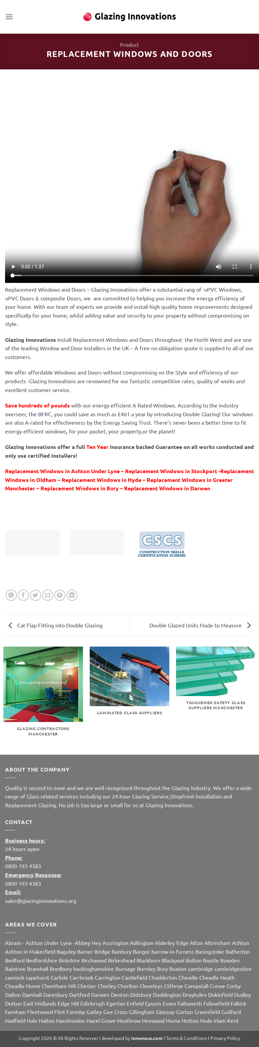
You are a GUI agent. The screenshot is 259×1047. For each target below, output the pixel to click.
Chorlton (127, 985)
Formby (75, 1011)
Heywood (153, 1020)
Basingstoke (209, 951)
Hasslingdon (70, 1020)
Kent (233, 1020)
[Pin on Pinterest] (59, 595)
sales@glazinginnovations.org (40, 900)
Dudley (242, 994)
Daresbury (55, 994)
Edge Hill (68, 1003)
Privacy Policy (225, 1038)
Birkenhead (121, 960)
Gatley (94, 1011)
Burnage (125, 968)
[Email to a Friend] (47, 595)
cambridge (200, 968)
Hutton (190, 1020)
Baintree (15, 968)
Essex (169, 1003)
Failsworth (189, 1003)
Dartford (79, 994)
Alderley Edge (172, 942)
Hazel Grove (101, 1020)
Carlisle (59, 977)
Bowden (230, 960)
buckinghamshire (93, 968)
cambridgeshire (233, 968)
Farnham (15, 1011)
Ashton (240, 942)
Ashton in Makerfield (30, 951)
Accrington (115, 942)
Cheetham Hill (59, 985)
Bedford (15, 960)
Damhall (32, 994)
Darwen (100, 994)
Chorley (106, 985)
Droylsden (194, 994)
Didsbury (140, 994)
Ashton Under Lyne (49, 942)
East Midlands (39, 1003)
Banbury (122, 951)
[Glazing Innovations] (130, 16)
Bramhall (37, 968)
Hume (173, 1020)
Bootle (211, 960)
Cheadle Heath (217, 977)
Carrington (107, 977)
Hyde (206, 1020)
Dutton (13, 1003)
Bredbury (61, 968)
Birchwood (94, 960)
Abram (13, 942)
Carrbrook (81, 977)
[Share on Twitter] (35, 595)
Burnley (146, 968)
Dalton (13, 994)
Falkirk (238, 1003)
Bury (162, 968)
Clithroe (173, 985)
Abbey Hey (88, 942)
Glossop (165, 1011)
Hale (32, 1020)
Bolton (194, 960)
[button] (9, 16)
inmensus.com (147, 1038)
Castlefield (134, 977)
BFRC (44, 414)
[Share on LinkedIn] (72, 595)
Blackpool (173, 960)
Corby (234, 985)
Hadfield (15, 1020)
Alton (196, 942)
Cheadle (188, 977)
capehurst (37, 977)
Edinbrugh (92, 1003)
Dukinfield (220, 994)
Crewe (217, 985)
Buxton (177, 968)
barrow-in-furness (173, 951)
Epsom (153, 1003)
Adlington (141, 942)
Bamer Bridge (93, 951)
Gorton (184, 1011)
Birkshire (69, 960)
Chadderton (163, 977)
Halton (47, 1020)
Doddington (167, 994)
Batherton (238, 951)
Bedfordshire (41, 960)
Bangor (141, 951)
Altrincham (217, 942)
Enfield (135, 1003)
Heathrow (129, 1020)
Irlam (220, 1020)
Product (129, 44)
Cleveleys (151, 985)
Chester (86, 985)
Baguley (66, 951)
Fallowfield (216, 1003)
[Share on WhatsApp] (11, 595)
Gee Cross (115, 1011)
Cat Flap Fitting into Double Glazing (59, 625)
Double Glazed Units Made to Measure (196, 625)
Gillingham (141, 1011)
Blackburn (148, 960)
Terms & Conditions (186, 1038)
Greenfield (207, 1011)
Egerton (115, 1003)
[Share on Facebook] (23, 595)
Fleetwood (40, 1011)
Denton (120, 994)
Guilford (231, 1011)
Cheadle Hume (22, 985)
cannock (14, 977)
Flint (59, 1011)
